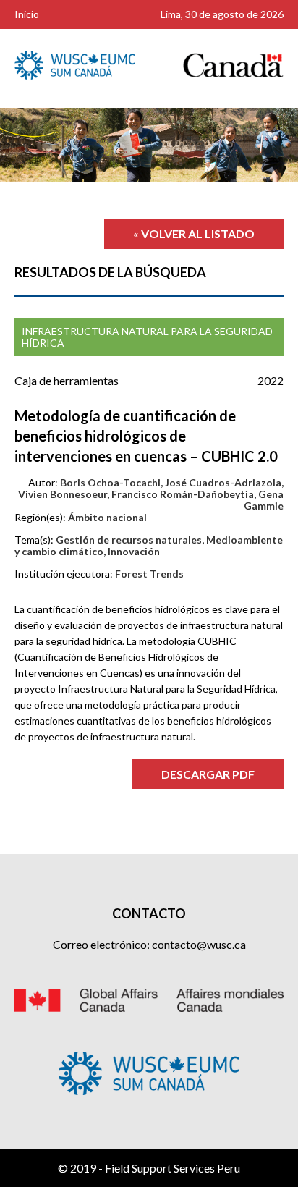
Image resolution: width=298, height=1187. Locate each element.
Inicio (26, 14)
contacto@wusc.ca (199, 944)
